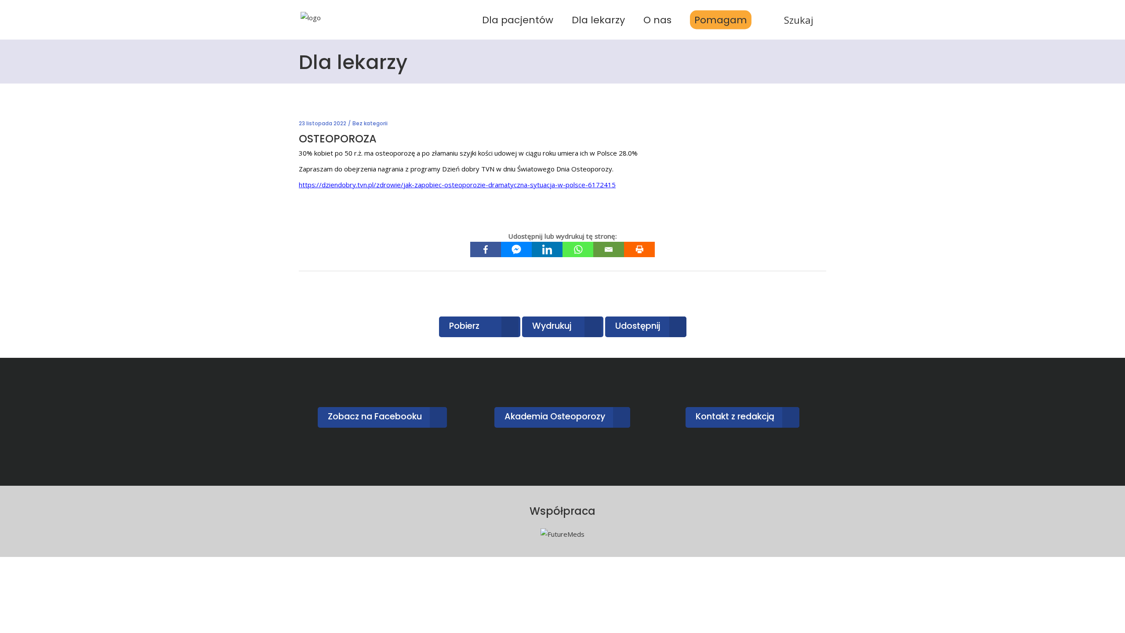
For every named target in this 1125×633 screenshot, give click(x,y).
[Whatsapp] (577, 249)
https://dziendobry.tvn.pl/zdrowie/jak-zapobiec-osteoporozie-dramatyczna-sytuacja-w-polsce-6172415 (457, 184)
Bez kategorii (370, 123)
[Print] (639, 249)
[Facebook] (485, 249)
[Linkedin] (547, 249)
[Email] (608, 249)
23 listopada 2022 (322, 123)
